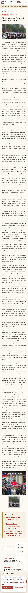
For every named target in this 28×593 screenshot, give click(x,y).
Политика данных (14, 582)
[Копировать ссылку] (22, 551)
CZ (21, 2)
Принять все (7, 587)
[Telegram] (18, 547)
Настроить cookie (13, 590)
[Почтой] (18, 551)
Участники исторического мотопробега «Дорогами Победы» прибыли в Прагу (14, 533)
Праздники (9, 11)
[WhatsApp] (22, 547)
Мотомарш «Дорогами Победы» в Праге (13, 518)
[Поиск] (23, 2)
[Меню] (26, 2)
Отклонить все (19, 587)
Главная (4, 11)
